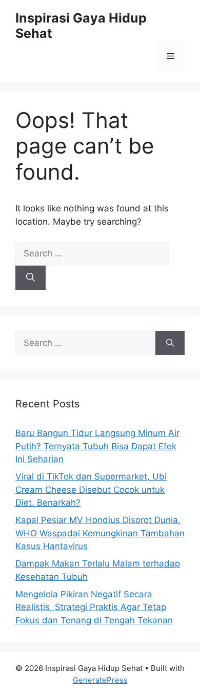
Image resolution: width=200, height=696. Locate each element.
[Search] (30, 278)
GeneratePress (100, 680)
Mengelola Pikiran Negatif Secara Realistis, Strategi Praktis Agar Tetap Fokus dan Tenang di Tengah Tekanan (94, 607)
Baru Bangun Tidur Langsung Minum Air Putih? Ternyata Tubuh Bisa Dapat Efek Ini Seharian (97, 446)
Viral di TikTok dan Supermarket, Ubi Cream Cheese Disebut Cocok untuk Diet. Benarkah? (91, 489)
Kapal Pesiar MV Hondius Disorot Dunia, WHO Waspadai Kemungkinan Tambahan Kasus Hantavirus (100, 533)
